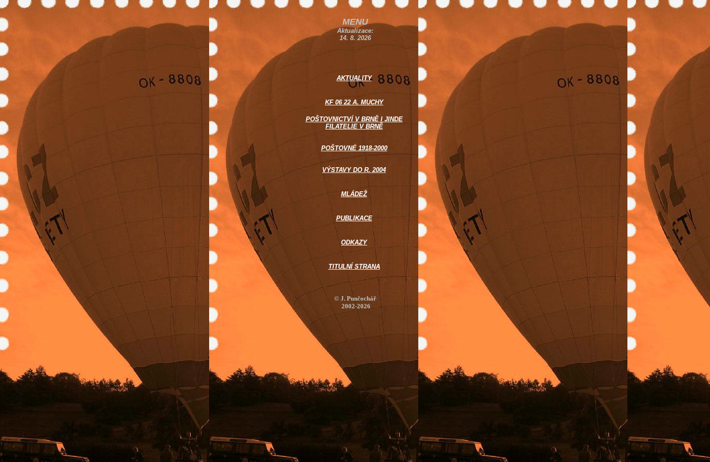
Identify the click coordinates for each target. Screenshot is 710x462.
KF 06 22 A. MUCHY (354, 102)
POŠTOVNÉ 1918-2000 (354, 148)
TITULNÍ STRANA (354, 266)
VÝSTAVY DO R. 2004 (354, 169)
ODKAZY (354, 242)
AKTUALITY (354, 78)
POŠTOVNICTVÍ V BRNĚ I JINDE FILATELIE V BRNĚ (354, 123)
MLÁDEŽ (354, 194)
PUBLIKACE (354, 218)
